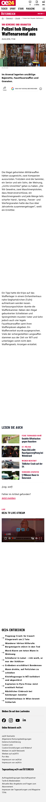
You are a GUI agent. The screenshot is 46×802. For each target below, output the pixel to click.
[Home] (3, 18)
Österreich (8, 13)
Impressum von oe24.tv (12, 762)
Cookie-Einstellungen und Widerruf (17, 748)
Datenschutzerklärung (11, 742)
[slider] (14, 538)
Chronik (17, 18)
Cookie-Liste (7, 745)
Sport (13, 8)
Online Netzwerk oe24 (11, 727)
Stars (21, 8)
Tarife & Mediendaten (11, 781)
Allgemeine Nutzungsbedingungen (16, 739)
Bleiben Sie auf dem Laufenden (16, 711)
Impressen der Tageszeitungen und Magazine (21, 789)
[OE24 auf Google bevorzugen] (40, 88)
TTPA (4, 792)
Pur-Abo (5, 756)
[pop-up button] (36, 538)
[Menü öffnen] (43, 9)
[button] (6, 538)
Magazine (30, 8)
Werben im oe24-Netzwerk (13, 750)
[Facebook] (4, 720)
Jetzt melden (9, 498)
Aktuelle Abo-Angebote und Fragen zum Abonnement (19, 785)
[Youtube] (18, 720)
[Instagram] (11, 720)
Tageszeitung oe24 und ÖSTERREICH (18, 769)
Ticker (4, 8)
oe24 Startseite (8, 736)
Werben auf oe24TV (10, 753)
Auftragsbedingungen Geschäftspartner (19, 778)
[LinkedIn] (24, 720)
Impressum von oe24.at (12, 759)
